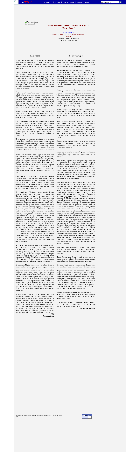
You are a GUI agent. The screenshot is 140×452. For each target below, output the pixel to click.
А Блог (57, 2)
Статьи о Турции (82, 2)
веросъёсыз (75, 38)
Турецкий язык (68, 2)
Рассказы (63, 40)
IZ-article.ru (48, 2)
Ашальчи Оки (68, 32)
